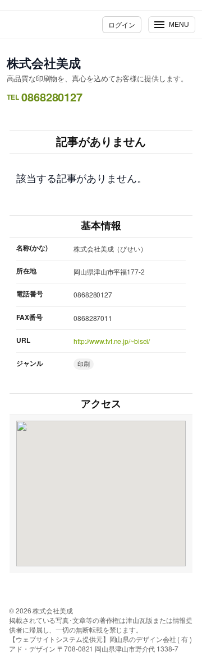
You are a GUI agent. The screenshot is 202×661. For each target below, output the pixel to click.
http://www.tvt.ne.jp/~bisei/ (112, 341)
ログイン (121, 24)
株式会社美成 (43, 62)
